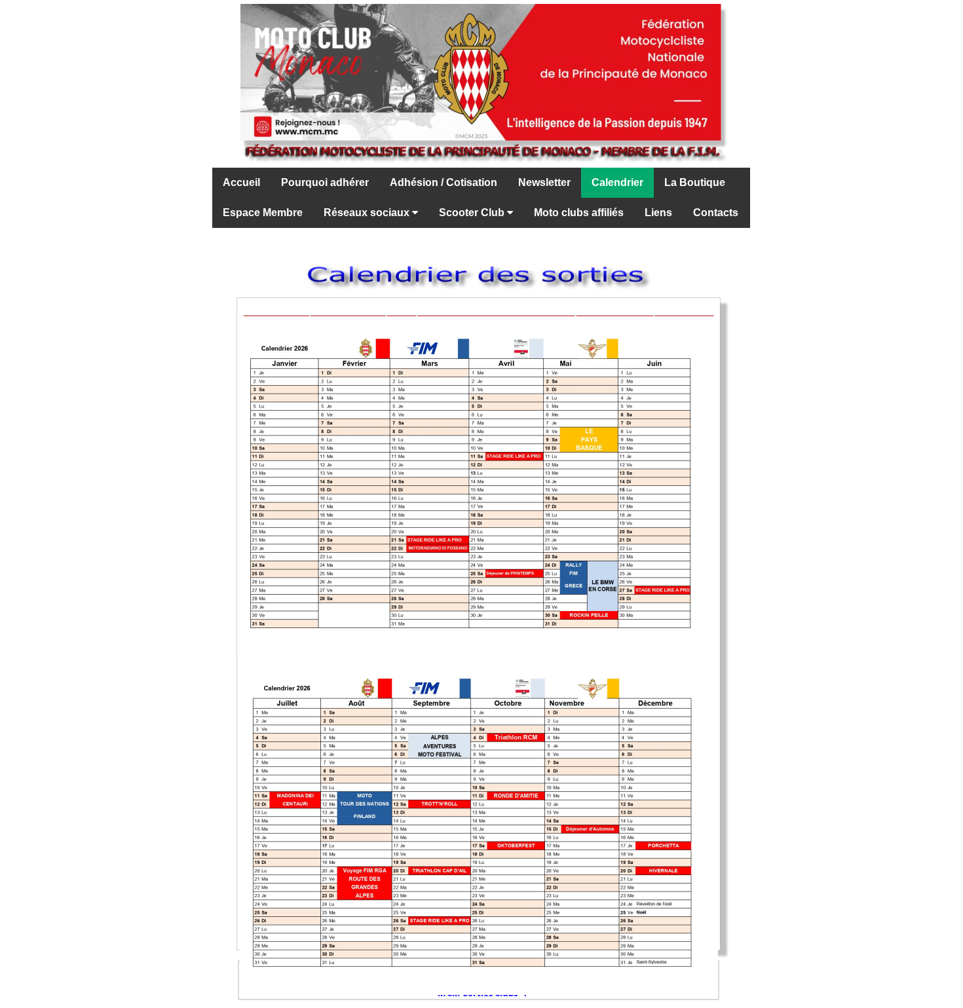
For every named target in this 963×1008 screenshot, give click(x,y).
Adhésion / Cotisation (443, 182)
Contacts (715, 212)
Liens (658, 212)
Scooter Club (473, 212)
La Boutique (694, 182)
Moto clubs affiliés (579, 212)
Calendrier (617, 182)
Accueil (241, 182)
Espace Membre (263, 212)
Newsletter (544, 182)
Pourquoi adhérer (325, 182)
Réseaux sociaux (368, 212)
